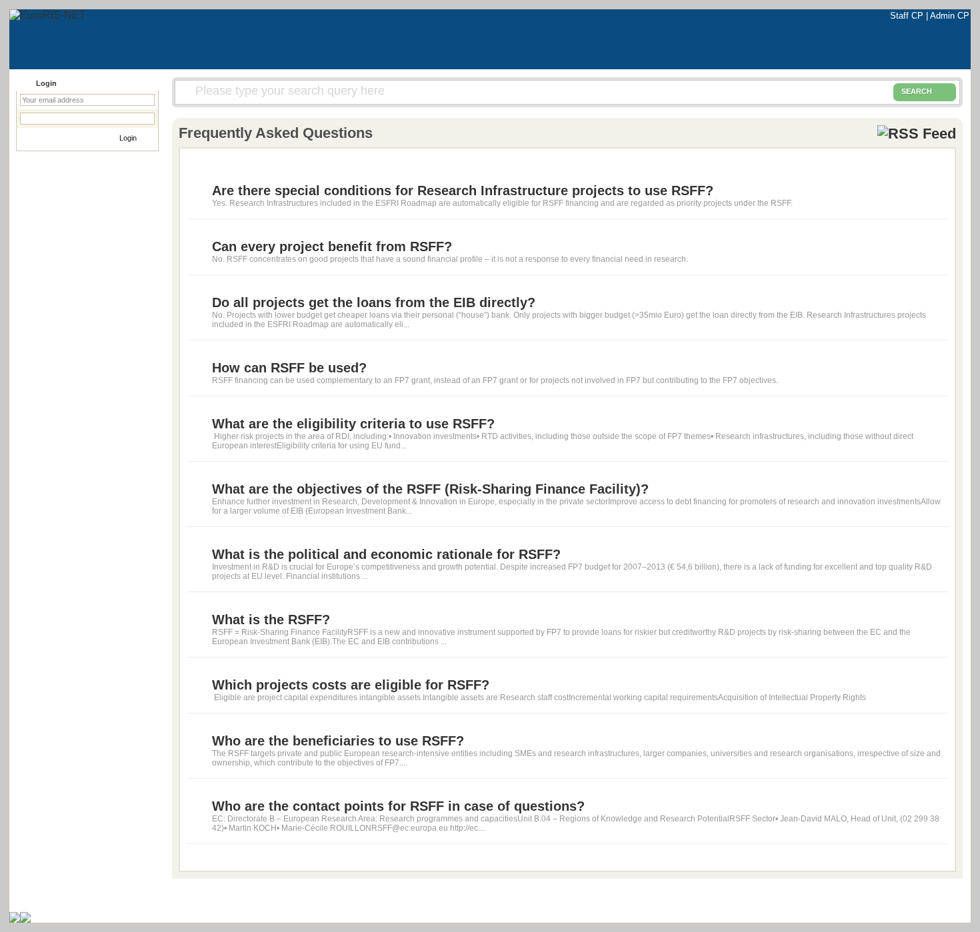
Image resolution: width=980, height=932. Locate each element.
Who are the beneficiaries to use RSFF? (338, 740)
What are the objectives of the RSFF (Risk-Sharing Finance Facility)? (430, 489)
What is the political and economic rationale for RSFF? (386, 554)
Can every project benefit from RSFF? (332, 246)
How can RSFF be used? (289, 367)
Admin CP (949, 16)
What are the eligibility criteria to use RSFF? (353, 423)
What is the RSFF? (271, 619)
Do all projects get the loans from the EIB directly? (373, 302)
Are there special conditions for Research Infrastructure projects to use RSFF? (462, 190)
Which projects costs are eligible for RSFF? (350, 685)
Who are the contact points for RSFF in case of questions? (398, 806)
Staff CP (908, 16)
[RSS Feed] (916, 133)
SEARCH (916, 91)
